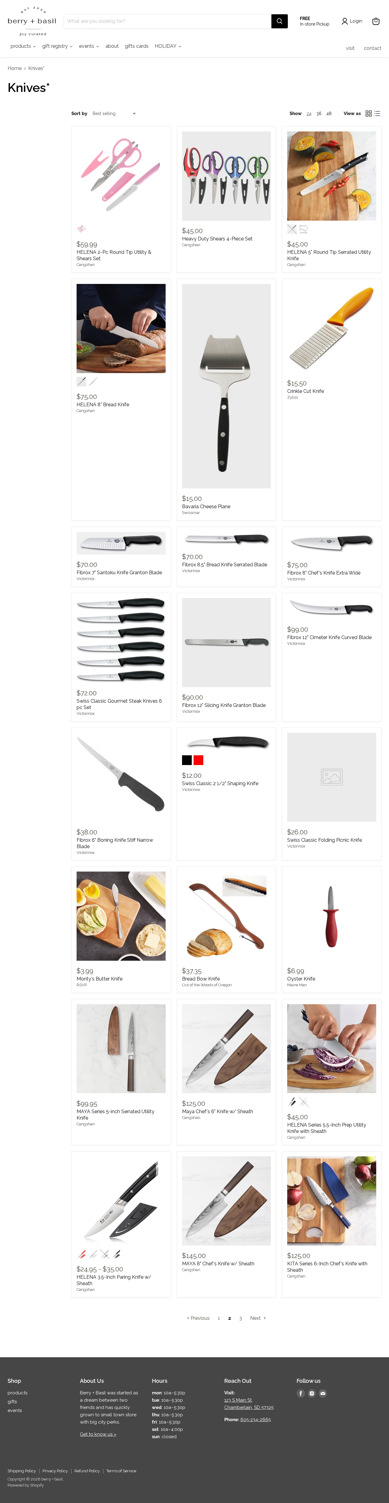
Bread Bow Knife (201, 979)
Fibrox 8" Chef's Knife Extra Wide (323, 573)
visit (350, 48)
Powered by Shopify (26, 1485)
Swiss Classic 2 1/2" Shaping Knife (220, 783)
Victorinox (86, 578)
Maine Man (297, 985)
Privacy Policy (55, 1471)
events (15, 1410)
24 (309, 113)
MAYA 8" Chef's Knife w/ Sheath (218, 1264)
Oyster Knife (301, 979)
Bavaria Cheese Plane (206, 506)
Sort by (79, 113)
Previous (199, 1318)
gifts (12, 1401)
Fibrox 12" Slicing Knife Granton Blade (224, 705)
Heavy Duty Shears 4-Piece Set (217, 239)
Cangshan (86, 264)
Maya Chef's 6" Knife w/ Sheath (217, 1111)
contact (372, 48)
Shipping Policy (22, 1471)
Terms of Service (121, 1471)
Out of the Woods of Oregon (207, 985)
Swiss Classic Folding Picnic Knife (324, 840)
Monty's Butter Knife (99, 979)
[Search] (279, 21)
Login (356, 21)
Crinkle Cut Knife (305, 391)
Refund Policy (87, 1471)
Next (256, 1318)
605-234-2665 (255, 1419)
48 (329, 113)
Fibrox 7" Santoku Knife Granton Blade (119, 572)
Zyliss (292, 397)
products (17, 1393)
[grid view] (368, 113)
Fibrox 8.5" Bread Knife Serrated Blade (224, 565)
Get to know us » (98, 1434)
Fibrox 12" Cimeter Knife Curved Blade (329, 637)
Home (15, 68)
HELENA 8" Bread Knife (103, 404)
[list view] (377, 113)
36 (319, 113)
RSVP (82, 985)
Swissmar (191, 512)
